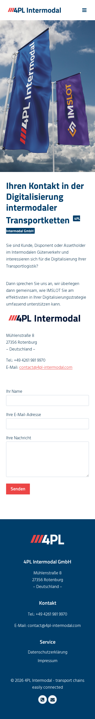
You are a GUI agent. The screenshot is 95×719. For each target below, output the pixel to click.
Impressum (48, 660)
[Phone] (42, 699)
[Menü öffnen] (84, 10)
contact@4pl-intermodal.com (45, 367)
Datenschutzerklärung (47, 652)
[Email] (52, 699)
